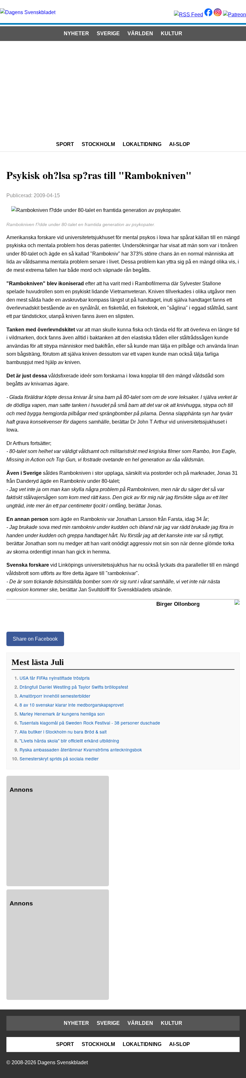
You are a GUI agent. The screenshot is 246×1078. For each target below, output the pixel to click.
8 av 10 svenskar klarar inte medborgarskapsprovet (72, 704)
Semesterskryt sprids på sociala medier (59, 758)
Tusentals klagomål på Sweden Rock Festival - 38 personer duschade (90, 722)
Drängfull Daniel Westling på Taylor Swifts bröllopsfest (74, 687)
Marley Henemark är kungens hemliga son (62, 713)
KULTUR (171, 33)
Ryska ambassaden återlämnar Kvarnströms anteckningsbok (81, 749)
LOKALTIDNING (142, 144)
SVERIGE (108, 33)
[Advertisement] (123, 89)
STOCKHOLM (98, 144)
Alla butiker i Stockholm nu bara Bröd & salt (63, 731)
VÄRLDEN (140, 33)
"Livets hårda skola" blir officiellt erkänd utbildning (69, 740)
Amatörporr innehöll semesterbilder (55, 696)
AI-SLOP (179, 144)
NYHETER (76, 33)
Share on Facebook (35, 639)
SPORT (65, 144)
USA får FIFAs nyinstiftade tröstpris (55, 678)
